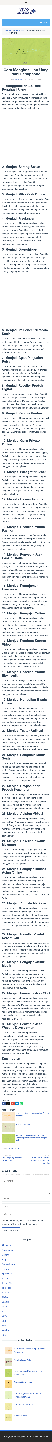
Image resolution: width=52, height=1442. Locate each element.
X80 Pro (5, 1330)
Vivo (4, 1320)
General (5, 1254)
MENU (45, 22)
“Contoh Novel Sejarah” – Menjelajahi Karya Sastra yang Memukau (39, 1159)
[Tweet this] (8, 1103)
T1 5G (5, 1278)
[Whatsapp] (21, 1103)
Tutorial (5, 1292)
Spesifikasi (7, 1273)
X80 (4, 1325)
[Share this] (4, 1103)
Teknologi (6, 1287)
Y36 (4, 1334)
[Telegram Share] (17, 1103)
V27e (4, 1316)
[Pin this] (13, 1103)
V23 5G (5, 1301)
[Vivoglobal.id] (26, 10)
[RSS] (26, 2)
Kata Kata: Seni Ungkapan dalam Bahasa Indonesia (32, 1114)
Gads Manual (14, 1148)
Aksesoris (6, 1245)
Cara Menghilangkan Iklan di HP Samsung (12, 1158)
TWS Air (6, 1297)
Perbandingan (8, 1264)
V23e (4, 1306)
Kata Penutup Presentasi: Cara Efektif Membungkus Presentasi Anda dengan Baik (31, 1137)
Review (5, 1268)
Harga (5, 1259)
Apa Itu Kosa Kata (23, 1124)
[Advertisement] (26, 138)
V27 (4, 1311)
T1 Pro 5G (7, 1283)
